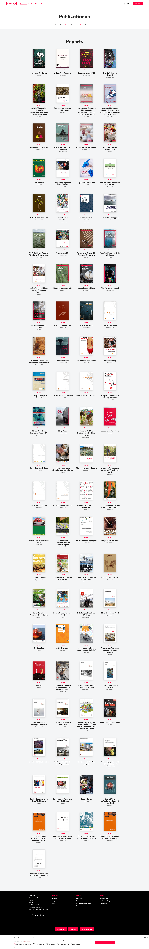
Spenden (137, 3)
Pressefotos (103, 903)
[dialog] (74, 942)
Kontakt (54, 898)
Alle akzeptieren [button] (105, 942)
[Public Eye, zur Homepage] (11, 3)
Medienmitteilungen (106, 901)
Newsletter (79, 898)
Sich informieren (81, 901)
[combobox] (145, 937)
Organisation (56, 901)
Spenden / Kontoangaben (83, 903)
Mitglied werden (87, 929)
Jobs (53, 903)
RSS (77, 905)
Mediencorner (89, 25)
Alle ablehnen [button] (125, 942)
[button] (53, 947)
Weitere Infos (27, 941)
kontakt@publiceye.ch (35, 907)
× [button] (147, 937)
